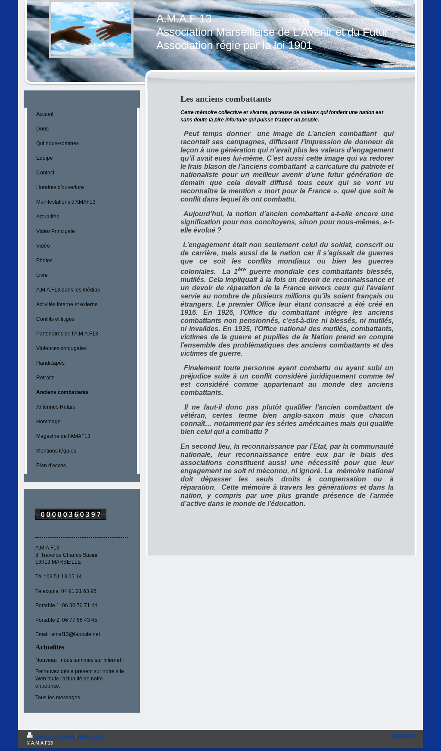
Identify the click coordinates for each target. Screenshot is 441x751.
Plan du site (91, 736)
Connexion (403, 735)
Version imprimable (55, 736)
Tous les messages (57, 698)
